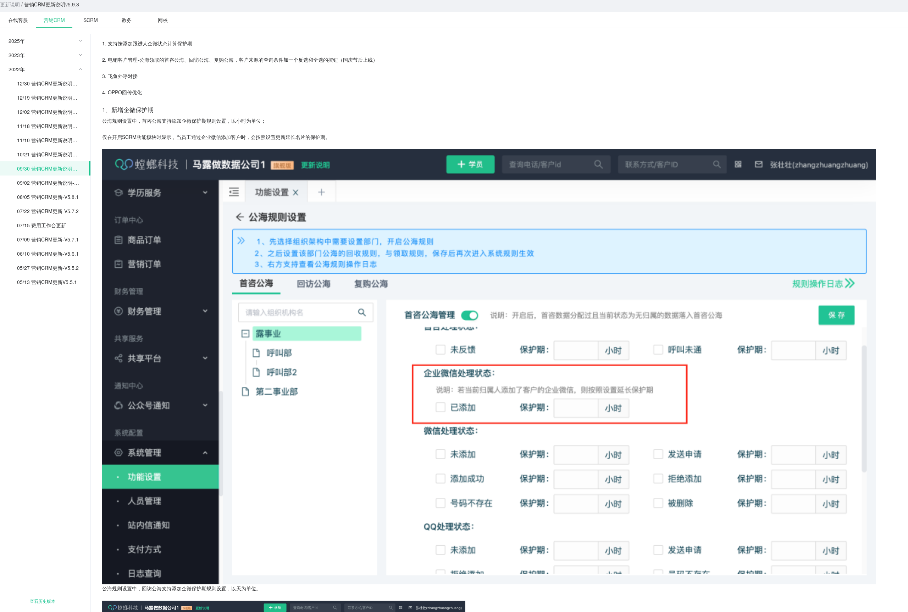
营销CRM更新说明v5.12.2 (51, 97)
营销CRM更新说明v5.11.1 (51, 140)
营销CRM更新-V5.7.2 (55, 211)
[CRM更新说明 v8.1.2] (54, 19)
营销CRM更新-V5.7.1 (55, 239)
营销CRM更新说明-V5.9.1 (52, 182)
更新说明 (10, 4)
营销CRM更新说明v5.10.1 (51, 154)
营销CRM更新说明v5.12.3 (51, 83)
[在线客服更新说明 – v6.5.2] (18, 20)
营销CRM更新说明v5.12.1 (51, 111)
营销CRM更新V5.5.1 (54, 281)
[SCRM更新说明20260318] (90, 20)
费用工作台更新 (48, 225)
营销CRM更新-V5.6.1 (55, 253)
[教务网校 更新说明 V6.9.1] (127, 20)
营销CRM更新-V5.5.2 (55, 267)
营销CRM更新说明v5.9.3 (51, 168)
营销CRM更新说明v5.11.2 (51, 125)
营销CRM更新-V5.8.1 (55, 196)
